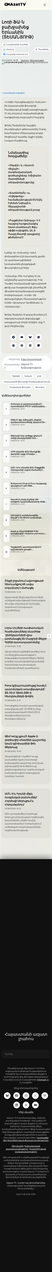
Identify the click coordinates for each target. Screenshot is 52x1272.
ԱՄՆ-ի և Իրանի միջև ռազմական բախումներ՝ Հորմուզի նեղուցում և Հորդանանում (21, 799)
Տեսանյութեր (37, 60)
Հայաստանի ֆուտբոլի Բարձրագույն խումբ (27, 381)
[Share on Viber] (38, 345)
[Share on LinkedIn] (30, 345)
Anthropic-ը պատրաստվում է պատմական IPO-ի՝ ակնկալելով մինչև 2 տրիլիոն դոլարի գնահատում (27, 405)
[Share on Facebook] (21, 345)
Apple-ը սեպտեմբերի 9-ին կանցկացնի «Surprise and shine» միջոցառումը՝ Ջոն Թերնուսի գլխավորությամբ (28, 532)
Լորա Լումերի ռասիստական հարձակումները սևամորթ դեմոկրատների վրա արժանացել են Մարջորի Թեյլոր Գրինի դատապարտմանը (26, 635)
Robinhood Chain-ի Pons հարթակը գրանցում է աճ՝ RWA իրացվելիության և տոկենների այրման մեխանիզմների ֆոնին (29, 484)
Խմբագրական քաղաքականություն (23, 1147)
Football (16, 376)
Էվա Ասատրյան (31, 359)
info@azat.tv (43, 1079)
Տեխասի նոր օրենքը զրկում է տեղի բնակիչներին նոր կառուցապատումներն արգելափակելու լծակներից (26, 437)
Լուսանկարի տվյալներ (14, 93)
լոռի (39, 376)
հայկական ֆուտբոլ (20, 387)
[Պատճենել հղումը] (42, 49)
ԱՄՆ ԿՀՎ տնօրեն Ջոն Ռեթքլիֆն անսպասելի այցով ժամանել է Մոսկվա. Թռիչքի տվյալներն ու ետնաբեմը (28, 468)
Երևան (28, 376)
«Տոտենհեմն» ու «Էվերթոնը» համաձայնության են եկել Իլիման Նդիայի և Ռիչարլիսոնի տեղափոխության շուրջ (25, 201)
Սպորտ (25, 60)
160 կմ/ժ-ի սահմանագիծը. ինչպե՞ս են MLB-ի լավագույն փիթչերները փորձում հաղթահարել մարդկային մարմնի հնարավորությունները (29, 516)
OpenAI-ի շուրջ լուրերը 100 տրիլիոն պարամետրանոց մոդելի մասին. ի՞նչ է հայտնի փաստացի (29, 500)
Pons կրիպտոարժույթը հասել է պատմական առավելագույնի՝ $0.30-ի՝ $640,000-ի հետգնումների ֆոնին (26, 691)
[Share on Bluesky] (30, 337)
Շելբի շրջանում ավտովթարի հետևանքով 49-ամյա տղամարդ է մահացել (24, 584)
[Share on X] (13, 345)
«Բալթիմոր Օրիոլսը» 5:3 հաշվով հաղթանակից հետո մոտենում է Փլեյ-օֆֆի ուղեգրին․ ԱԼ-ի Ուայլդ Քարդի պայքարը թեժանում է (24, 229)
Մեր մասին (17, 1146)
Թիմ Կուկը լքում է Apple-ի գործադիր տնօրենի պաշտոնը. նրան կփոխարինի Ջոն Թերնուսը (26, 741)
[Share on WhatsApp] (38, 337)
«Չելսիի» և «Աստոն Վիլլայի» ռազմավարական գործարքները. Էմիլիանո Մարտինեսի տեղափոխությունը (24, 174)
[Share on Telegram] (13, 337)
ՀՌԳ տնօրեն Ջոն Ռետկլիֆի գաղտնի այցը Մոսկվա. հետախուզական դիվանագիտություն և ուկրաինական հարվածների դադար (26, 453)
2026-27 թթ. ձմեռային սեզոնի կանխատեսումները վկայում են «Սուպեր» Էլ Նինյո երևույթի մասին (28, 421)
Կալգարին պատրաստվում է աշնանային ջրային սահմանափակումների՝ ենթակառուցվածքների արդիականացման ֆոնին (26, 548)
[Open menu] (45, 5)
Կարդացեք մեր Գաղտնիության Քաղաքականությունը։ (26, 1139)
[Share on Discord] (21, 337)
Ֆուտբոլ (39, 387)
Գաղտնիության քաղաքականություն (30, 1150)
